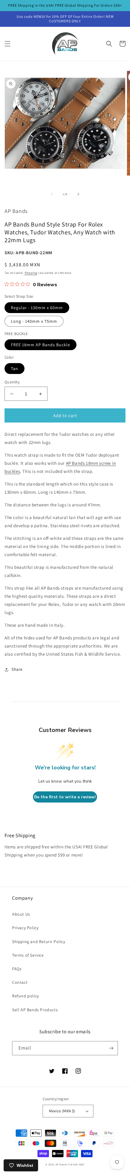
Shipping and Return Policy (38, 941)
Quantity (12, 382)
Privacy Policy (25, 927)
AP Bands (61, 1164)
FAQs (16, 968)
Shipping (30, 273)
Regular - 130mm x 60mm (37, 307)
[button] (7, 43)
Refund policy (25, 996)
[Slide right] (78, 194)
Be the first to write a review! (65, 797)
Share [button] (17, 669)
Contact (20, 982)
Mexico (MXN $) (62, 1110)
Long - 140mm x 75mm (34, 321)
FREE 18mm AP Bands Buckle (40, 344)
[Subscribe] (111, 1048)
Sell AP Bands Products (35, 1009)
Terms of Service (28, 955)
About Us (21, 914)
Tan (14, 368)
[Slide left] (51, 194)
